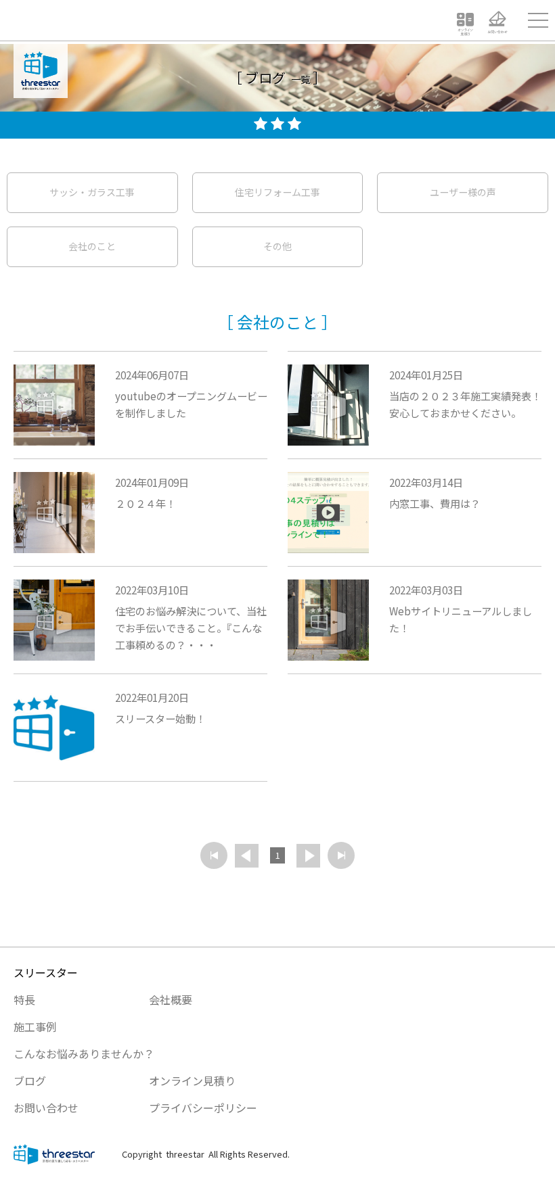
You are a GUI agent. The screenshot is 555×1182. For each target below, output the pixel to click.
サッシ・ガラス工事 (92, 192)
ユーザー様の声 (463, 192)
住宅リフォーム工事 (277, 192)
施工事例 (35, 1026)
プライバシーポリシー (203, 1108)
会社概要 (170, 999)
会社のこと (92, 246)
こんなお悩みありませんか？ (84, 1053)
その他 (277, 246)
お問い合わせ (46, 1108)
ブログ (30, 1080)
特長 (24, 999)
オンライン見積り (192, 1080)
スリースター (46, 972)
